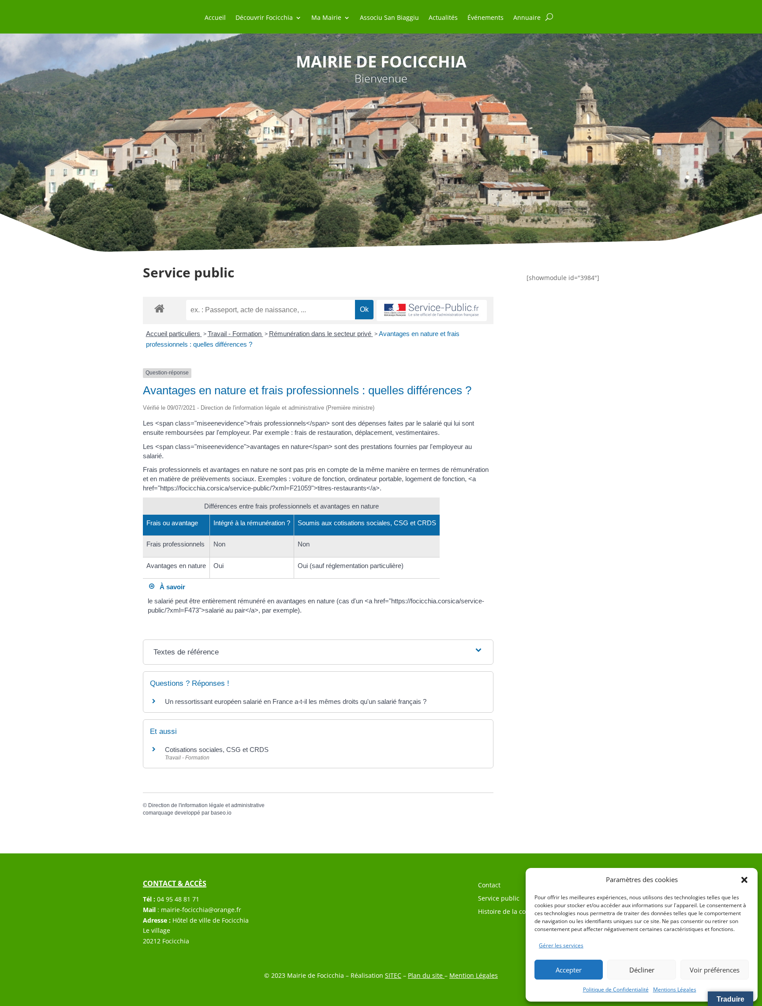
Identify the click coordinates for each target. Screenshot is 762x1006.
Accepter (569, 969)
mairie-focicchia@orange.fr (201, 909)
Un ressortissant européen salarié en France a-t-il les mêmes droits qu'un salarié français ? (295, 701)
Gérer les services (561, 945)
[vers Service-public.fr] (432, 311)
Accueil (215, 18)
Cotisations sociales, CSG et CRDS (217, 749)
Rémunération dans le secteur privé (321, 333)
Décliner (641, 969)
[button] (744, 879)
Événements (485, 18)
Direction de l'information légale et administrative (206, 805)
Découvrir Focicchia (264, 18)
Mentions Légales (674, 989)
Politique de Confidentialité (616, 989)
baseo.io (221, 813)
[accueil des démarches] (159, 308)
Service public (498, 898)
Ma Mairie (326, 18)
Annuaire (527, 18)
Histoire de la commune (513, 912)
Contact (489, 885)
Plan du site (426, 975)
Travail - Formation (235, 333)
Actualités (443, 18)
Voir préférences (715, 969)
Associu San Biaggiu (389, 18)
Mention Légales (473, 975)
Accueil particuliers (174, 333)
